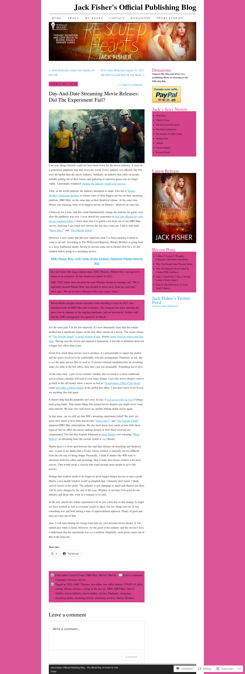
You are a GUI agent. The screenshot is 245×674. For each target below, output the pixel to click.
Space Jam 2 (56, 230)
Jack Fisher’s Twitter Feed (171, 300)
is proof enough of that (87, 336)
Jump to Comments (131, 84)
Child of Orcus (163, 120)
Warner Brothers (125, 598)
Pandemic (113, 593)
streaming (125, 593)
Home (56, 17)
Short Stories (170, 17)
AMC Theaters (82, 584)
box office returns (112, 584)
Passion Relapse (163, 147)
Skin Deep (161, 115)
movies (82, 580)
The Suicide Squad (81, 230)
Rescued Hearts (163, 152)
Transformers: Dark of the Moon (122, 383)
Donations (140, 17)
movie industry (73, 593)
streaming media (64, 598)
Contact (117, 17)
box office (96, 584)
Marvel (103, 575)
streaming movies (84, 598)
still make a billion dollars (70, 387)
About (73, 17)
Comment (131, 656)
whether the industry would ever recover (103, 183)
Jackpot (159, 142)
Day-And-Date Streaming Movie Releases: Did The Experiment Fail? (94, 96)
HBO (110, 588)
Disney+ (77, 588)
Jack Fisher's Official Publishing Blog (135, 6)
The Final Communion (166, 129)
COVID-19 (130, 584)
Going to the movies (95, 588)
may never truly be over (120, 399)
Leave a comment (133, 575)
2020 (69, 584)
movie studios (89, 593)
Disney (68, 588)
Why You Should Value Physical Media (174, 263)
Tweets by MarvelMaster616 (165, 305)
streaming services (105, 598)
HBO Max (91, 575)
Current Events (77, 575)
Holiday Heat (162, 138)
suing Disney (109, 434)
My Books (94, 17)
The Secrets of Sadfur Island (169, 133)
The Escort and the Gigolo (168, 124)
